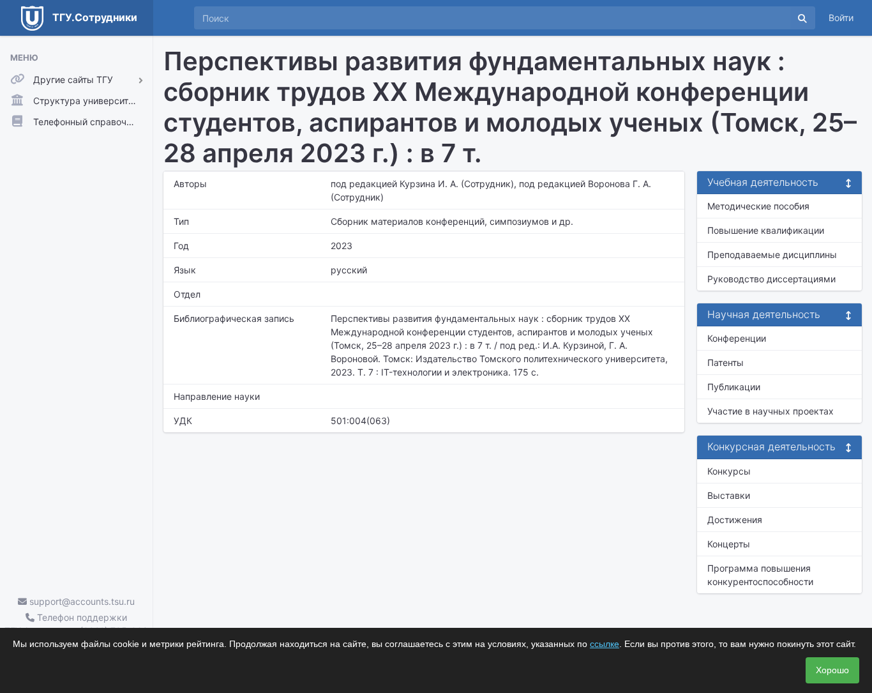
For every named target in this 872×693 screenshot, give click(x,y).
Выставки (728, 495)
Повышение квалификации (765, 230)
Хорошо (832, 670)
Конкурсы (729, 471)
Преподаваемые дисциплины (772, 254)
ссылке (604, 644)
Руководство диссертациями (771, 278)
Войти (841, 17)
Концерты (728, 543)
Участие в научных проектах (770, 411)
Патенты (725, 362)
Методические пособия (758, 206)
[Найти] (802, 18)
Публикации (733, 386)
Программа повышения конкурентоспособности (760, 575)
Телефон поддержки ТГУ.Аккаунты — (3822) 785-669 (76, 624)
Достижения (734, 519)
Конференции (736, 338)
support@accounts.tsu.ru (81, 601)
